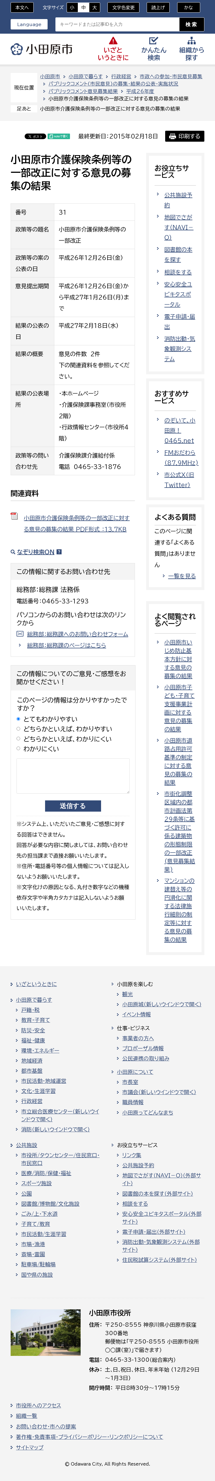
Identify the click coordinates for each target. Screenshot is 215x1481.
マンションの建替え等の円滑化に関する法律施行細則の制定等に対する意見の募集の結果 (179, 910)
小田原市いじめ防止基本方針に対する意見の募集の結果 (178, 659)
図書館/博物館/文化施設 (50, 1203)
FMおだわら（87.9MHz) (181, 457)
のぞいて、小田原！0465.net (179, 430)
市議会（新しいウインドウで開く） (159, 1092)
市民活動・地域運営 (43, 1080)
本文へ (22, 7)
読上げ (158, 7)
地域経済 (32, 1060)
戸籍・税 (30, 1009)
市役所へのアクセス (38, 1405)
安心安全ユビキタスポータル (178, 294)
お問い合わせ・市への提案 (46, 1426)
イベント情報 (136, 1014)
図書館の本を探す (178, 254)
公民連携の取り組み (145, 1058)
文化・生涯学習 (38, 1091)
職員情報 (133, 1102)
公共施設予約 (178, 200)
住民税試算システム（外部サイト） (159, 1259)
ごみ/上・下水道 (39, 1213)
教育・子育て (35, 1020)
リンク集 (131, 1155)
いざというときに (36, 984)
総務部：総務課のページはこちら (66, 645)
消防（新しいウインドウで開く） (55, 1129)
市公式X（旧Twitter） (179, 480)
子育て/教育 (35, 1224)
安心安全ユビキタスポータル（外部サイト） (162, 1217)
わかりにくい (41, 749)
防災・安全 (33, 1030)
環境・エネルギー (40, 1050)
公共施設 (26, 1145)
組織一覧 (26, 1415)
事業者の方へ (138, 1038)
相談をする (178, 272)
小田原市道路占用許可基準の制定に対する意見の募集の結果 (178, 761)
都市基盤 (32, 1070)
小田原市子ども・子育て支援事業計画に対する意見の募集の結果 (179, 708)
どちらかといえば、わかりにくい (68, 739)
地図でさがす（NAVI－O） (178, 227)
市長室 (130, 1082)
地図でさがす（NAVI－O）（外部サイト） (161, 1179)
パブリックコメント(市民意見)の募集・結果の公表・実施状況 (113, 83)
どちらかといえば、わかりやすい (68, 729)
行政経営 (121, 76)
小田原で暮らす (86, 76)
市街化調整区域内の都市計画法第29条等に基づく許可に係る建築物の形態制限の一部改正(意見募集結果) (179, 831)
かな (185, 7)
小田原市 (41, 49)
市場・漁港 (33, 1244)
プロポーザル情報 (143, 1048)
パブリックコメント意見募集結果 (83, 91)
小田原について (135, 1071)
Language (29, 24)
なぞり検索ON (35, 552)
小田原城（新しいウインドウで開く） (162, 1004)
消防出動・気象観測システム (179, 349)
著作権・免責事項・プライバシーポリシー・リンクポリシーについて (89, 1436)
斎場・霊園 (33, 1254)
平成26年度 (140, 91)
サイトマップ (29, 1447)
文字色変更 (123, 7)
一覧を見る (182, 576)
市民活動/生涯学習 (43, 1234)
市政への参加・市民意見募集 (171, 76)
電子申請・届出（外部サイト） (154, 1231)
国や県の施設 (37, 1274)
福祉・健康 (33, 1040)
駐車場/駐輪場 (38, 1264)
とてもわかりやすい (51, 719)
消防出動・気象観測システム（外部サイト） (161, 1245)
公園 (26, 1193)
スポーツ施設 (36, 1183)
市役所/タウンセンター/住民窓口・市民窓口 (60, 1159)
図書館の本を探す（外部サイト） (157, 1193)
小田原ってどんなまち (147, 1112)
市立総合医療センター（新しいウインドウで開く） (60, 1115)
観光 (127, 994)
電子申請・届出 (179, 321)
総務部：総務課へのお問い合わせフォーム (77, 634)
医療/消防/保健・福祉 (46, 1173)
